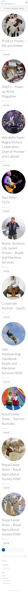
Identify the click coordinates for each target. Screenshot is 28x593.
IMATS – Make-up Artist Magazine (13, 91)
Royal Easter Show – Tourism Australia (13, 418)
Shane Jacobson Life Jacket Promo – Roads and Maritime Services (13, 252)
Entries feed (6, 578)
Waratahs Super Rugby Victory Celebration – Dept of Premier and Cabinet (13, 146)
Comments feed (6, 580)
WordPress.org (6, 583)
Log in (4, 575)
